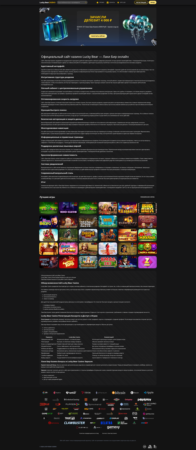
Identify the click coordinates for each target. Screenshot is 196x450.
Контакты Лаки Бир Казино (109, 433)
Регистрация (141, 2)
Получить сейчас (98, 36)
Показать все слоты (147, 197)
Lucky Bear (47, 2)
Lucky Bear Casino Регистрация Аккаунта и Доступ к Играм (58, 277)
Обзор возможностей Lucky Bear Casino (53, 275)
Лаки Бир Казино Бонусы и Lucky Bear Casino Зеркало (57, 279)
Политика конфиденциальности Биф (89, 433)
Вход (153, 2)
